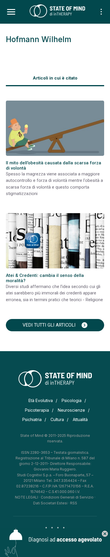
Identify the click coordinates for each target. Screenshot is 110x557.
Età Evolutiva (40, 400)
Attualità (80, 419)
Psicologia (72, 400)
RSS (73, 503)
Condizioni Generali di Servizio (67, 497)
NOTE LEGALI (26, 497)
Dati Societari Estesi (50, 503)
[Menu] (11, 12)
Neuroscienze (71, 410)
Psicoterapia (37, 410)
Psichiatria (32, 419)
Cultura (57, 419)
